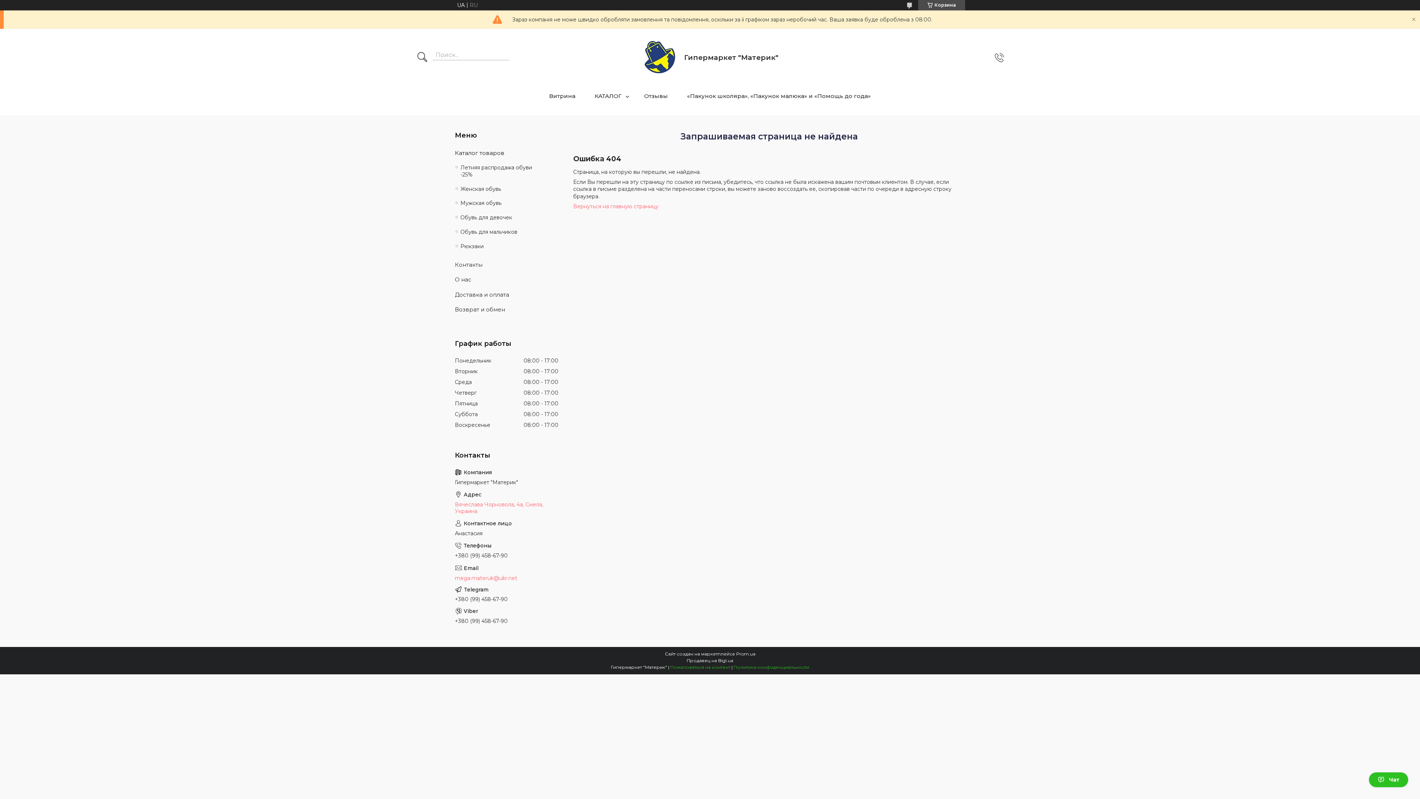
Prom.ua (745, 654)
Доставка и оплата (482, 294)
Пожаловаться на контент (700, 667)
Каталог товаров (479, 152)
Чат (1394, 779)
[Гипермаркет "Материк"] (660, 57)
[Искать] (422, 58)
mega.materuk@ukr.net (486, 578)
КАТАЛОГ (608, 96)
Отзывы (656, 96)
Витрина (562, 96)
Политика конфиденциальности (771, 667)
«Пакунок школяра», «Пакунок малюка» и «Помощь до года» (779, 96)
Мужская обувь (480, 203)
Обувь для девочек (486, 217)
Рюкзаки (472, 246)
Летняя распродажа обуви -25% (496, 171)
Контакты (469, 264)
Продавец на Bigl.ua (710, 660)
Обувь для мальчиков (488, 232)
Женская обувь (480, 189)
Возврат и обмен (480, 309)
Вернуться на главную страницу (616, 206)
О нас (463, 279)
